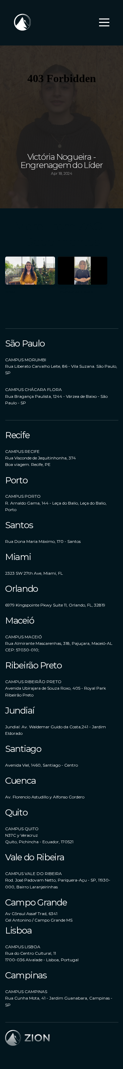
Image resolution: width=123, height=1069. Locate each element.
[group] (30, 278)
